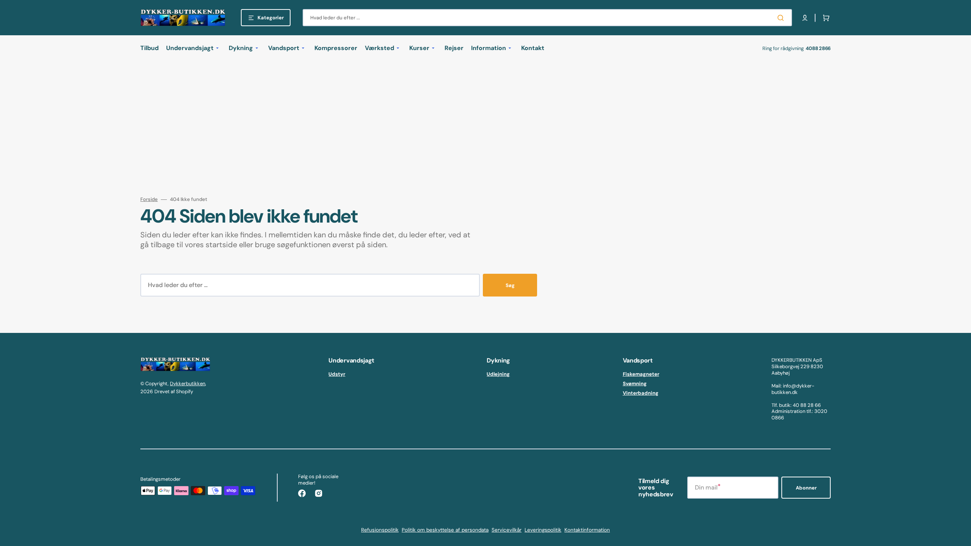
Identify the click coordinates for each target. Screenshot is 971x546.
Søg (510, 285)
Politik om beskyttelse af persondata (445, 530)
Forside (149, 199)
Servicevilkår (507, 530)
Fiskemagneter (641, 374)
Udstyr (336, 374)
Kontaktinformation (587, 530)
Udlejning (498, 374)
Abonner (806, 488)
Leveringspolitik (543, 530)
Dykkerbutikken (187, 383)
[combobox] (547, 17)
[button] (805, 17)
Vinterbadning (640, 393)
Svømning (635, 383)
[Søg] (782, 17)
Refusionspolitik (380, 530)
